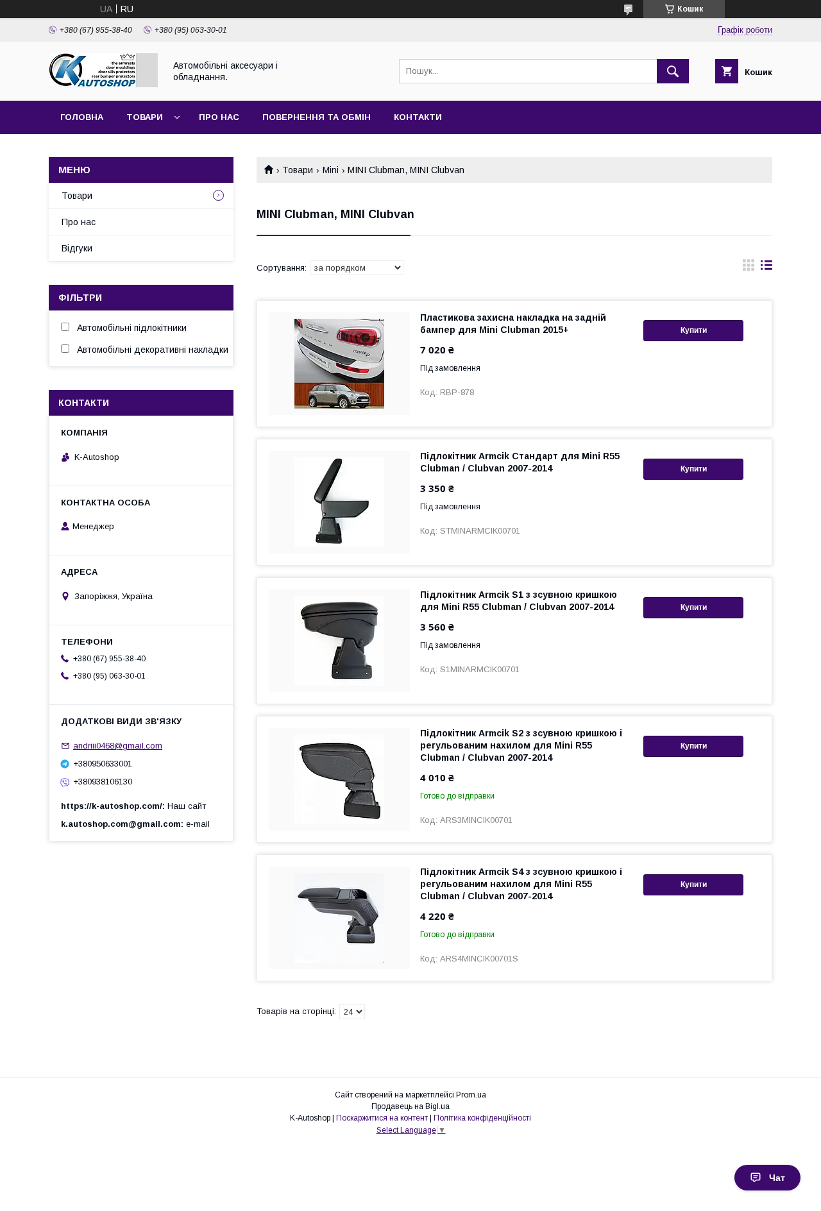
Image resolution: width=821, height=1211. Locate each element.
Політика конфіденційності (482, 1118)
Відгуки (77, 248)
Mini (331, 170)
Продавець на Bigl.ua (410, 1106)
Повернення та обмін (316, 117)
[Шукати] (673, 71)
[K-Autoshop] (103, 84)
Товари (144, 117)
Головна (81, 117)
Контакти (418, 117)
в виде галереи (748, 268)
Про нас (219, 117)
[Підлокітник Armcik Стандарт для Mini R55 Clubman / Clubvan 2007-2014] (339, 502)
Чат (777, 1178)
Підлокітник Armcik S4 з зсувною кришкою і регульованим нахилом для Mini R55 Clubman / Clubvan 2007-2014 (521, 884)
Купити (694, 330)
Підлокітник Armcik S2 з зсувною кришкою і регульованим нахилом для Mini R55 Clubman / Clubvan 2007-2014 (521, 745)
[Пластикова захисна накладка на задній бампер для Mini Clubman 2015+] (339, 363)
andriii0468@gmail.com (117, 745)
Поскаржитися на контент (382, 1118)
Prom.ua (471, 1094)
